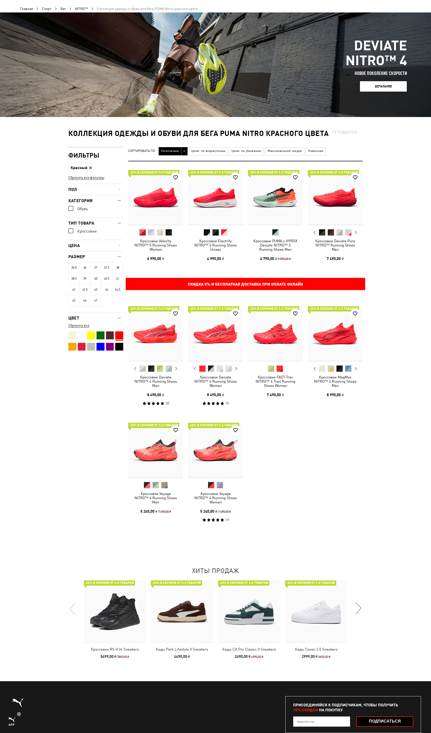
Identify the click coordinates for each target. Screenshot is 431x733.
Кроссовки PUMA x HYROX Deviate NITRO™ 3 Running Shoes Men (275, 245)
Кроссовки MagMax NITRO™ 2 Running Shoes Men (335, 381)
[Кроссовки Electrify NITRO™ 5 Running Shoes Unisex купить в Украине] (215, 197)
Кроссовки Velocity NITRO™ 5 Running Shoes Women (155, 245)
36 (84, 267)
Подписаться (385, 721)
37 (95, 267)
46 (84, 300)
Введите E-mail (306, 721)
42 (73, 289)
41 (117, 278)
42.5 (85, 289)
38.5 (74, 278)
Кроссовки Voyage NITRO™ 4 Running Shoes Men (155, 497)
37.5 (106, 267)
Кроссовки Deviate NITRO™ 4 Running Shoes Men (155, 381)
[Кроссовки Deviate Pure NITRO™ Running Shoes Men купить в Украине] (335, 197)
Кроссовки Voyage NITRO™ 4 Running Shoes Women (215, 497)
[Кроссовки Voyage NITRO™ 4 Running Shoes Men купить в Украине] (155, 450)
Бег (63, 9)
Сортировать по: (142, 151)
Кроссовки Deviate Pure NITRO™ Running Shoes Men (335, 245)
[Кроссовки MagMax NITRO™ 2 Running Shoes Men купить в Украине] (335, 333)
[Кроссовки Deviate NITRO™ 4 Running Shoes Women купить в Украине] (215, 333)
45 (73, 300)
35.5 (74, 267)
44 (106, 289)
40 (95, 278)
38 (117, 267)
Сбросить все (78, 325)
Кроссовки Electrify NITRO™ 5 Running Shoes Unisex (215, 245)
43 (95, 289)
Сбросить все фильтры (86, 178)
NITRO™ (81, 9)
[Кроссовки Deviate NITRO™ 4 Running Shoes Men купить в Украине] (155, 333)
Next (355, 232)
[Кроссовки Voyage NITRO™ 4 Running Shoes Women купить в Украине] (215, 450)
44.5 (117, 289)
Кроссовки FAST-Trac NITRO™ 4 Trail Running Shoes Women (275, 381)
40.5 (106, 278)
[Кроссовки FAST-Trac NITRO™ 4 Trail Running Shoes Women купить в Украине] (275, 333)
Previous (315, 232)
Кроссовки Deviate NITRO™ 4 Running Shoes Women (215, 381)
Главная (26, 9)
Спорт (46, 9)
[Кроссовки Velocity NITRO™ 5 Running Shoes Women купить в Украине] (155, 197)
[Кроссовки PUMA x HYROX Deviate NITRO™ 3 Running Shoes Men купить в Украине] (275, 197)
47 (95, 300)
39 (84, 278)
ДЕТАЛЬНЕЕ (383, 86)
